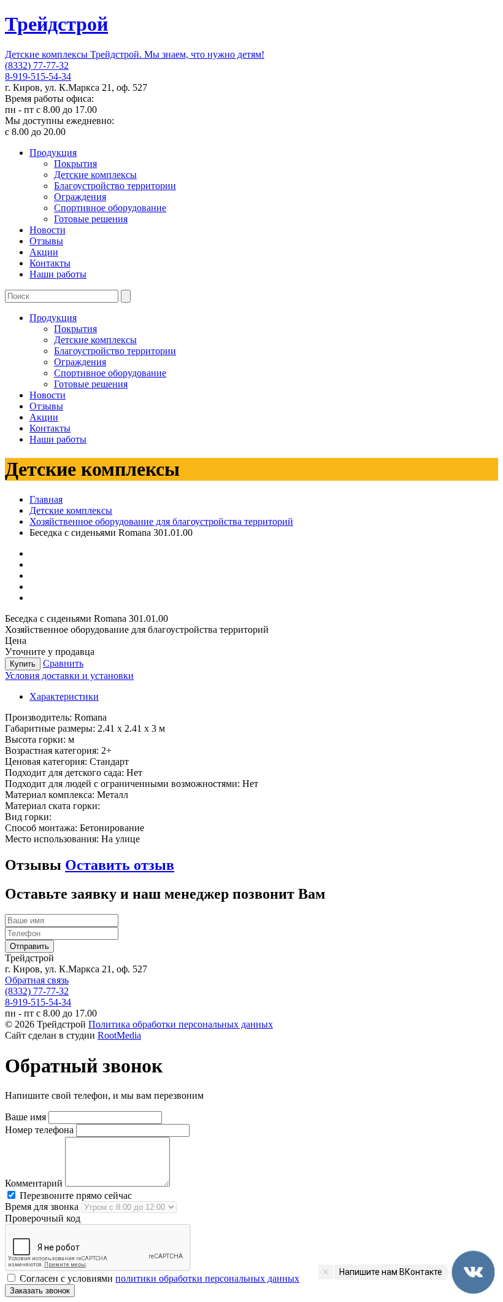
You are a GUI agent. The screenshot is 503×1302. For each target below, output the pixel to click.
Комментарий (34, 1183)
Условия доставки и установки (69, 675)
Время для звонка (42, 1206)
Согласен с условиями (158, 1278)
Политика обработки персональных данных (180, 1024)
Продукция (53, 152)
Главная (46, 499)
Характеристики (64, 696)
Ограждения (80, 197)
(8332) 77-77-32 (37, 65)
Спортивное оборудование (110, 208)
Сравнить (63, 663)
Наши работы (57, 274)
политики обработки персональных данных (207, 1278)
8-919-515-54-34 (38, 76)
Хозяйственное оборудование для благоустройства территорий (161, 521)
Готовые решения (91, 219)
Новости (47, 230)
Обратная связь (37, 980)
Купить (23, 663)
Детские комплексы (95, 174)
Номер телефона (39, 1130)
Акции (43, 252)
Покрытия (75, 163)
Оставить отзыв (119, 865)
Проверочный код (42, 1218)
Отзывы (46, 241)
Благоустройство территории (115, 185)
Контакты (50, 263)
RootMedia (119, 1035)
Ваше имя (25, 1117)
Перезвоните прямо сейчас (74, 1195)
